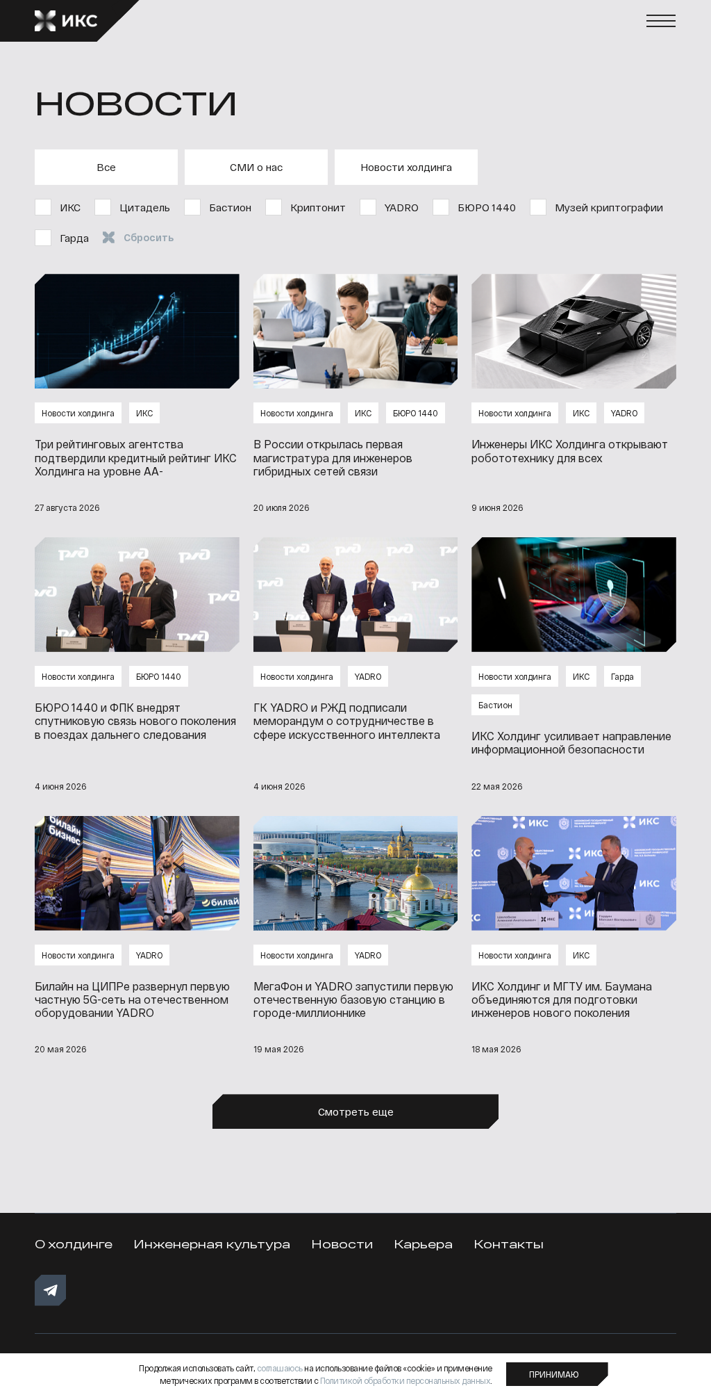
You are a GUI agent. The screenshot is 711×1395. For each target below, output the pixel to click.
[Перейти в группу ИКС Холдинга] (50, 1290)
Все (106, 167)
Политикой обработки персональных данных (405, 1380)
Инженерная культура (211, 1243)
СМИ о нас (256, 167)
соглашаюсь (280, 1368)
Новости (342, 1243)
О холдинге (73, 1243)
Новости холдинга (406, 167)
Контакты (509, 1243)
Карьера (423, 1243)
